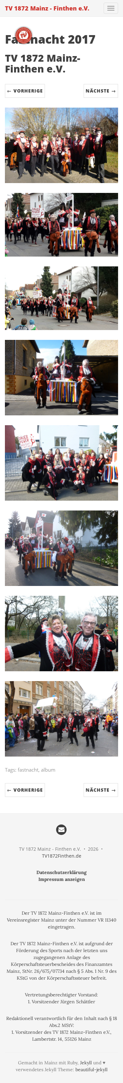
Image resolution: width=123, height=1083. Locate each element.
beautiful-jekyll (91, 1070)
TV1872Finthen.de (61, 856)
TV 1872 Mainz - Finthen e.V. (47, 8)
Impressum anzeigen (61, 879)
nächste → (101, 91)
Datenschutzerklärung (61, 872)
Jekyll (86, 1063)
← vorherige (25, 91)
